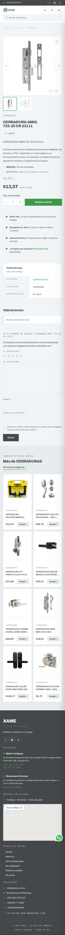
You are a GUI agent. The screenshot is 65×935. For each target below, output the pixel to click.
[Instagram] (55, 3)
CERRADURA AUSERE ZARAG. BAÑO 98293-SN (17, 630)
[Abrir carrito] (52, 10)
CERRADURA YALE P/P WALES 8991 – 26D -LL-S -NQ (47, 516)
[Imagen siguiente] (59, 66)
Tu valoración (12, 362)
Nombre (8, 399)
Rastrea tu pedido (14, 870)
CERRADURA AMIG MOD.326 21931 (45, 630)
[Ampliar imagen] (57, 41)
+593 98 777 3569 (12, 768)
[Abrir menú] (59, 10)
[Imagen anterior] (6, 66)
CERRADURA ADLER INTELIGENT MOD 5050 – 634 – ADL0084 (17, 688)
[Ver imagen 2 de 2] (25, 104)
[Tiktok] (60, 3)
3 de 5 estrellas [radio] (13, 356)
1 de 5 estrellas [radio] (5, 356)
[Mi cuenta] (45, 10)
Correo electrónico (15, 413)
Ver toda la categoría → (14, 467)
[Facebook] (49, 3)
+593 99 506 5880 (12, 787)
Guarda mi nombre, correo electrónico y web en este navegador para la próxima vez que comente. (34, 428)
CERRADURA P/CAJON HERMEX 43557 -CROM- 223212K (47, 688)
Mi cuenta (10, 875)
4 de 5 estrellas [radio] (17, 356)
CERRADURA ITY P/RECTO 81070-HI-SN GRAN (17, 573)
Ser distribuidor (13, 866)
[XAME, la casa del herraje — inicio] (9, 10)
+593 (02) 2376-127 (13, 765)
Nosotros (10, 856)
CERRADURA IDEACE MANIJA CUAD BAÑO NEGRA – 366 (47, 573)
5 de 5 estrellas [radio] (21, 356)
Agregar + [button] (23, 524)
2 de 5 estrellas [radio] (9, 356)
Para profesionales (14, 861)
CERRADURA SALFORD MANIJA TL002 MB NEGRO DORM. (15, 516)
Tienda (17, 28)
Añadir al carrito (43, 202)
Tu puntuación (12, 351)
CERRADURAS (31, 28)
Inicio (6, 28)
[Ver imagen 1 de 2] (10, 104)
